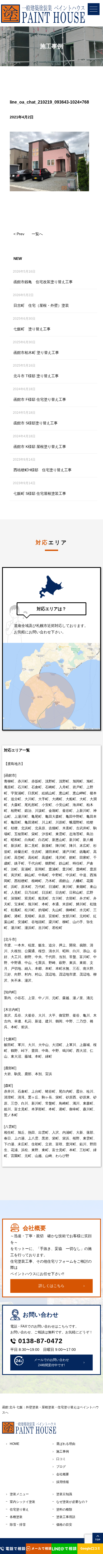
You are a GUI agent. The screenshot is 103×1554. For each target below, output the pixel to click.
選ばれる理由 (65, 1444)
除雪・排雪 (18, 1524)
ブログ (61, 1466)
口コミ (61, 1459)
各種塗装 (16, 1517)
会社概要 (62, 1474)
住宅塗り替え (19, 1509)
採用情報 (62, 1482)
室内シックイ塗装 (22, 1502)
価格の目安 (64, 1524)
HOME (14, 1444)
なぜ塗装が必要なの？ (72, 1502)
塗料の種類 (64, 1509)
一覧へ (37, 234)
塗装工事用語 (65, 1517)
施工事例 (62, 1451)
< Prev (18, 234)
